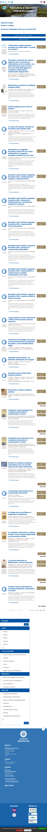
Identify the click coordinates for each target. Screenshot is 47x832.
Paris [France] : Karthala (16, 540)
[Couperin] (33, 821)
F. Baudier (16, 131)
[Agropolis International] (33, 818)
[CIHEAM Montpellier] (23, 736)
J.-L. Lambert (16, 592)
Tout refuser (20, 830)
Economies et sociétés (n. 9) (17, 496)
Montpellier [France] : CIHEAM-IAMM (16, 76)
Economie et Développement (24, 517)
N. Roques (16, 157)
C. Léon (27, 377)
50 (38, 610)
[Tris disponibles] (23, 32)
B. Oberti (15, 51)
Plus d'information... (15, 54)
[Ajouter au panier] (38, 47)
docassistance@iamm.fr (10, 762)
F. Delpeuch (14, 75)
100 (41, 610)
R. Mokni (15, 444)
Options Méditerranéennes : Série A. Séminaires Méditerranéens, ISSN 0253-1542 (20, 566)
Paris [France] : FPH (12, 90)
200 (44, 610)
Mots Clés (5, 690)
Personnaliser (28, 830)
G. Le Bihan (20, 51)
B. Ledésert (27, 75)
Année (4, 628)
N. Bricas (33, 75)
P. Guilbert (21, 131)
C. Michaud (10, 131)
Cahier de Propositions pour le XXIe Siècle (19, 471)
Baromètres (15, 159)
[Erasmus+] (33, 814)
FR (41, 1)
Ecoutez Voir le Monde (23, 90)
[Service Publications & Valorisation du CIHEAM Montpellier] (4, 7)
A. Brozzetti (28, 347)
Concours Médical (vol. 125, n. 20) (18, 364)
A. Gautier (10, 132)
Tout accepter (42, 828)
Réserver (42, 403)
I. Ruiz (25, 51)
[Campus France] (14, 815)
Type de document (8, 651)
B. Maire (29, 89)
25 (35, 610)
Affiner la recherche (23, 39)
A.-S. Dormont (21, 75)
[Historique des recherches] (12, 2)
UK (44, 1)
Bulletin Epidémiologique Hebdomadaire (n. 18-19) (22, 381)
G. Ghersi (27, 110)
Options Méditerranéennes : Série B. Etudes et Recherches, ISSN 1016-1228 (22, 446)
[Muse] (33, 810)
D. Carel (27, 131)
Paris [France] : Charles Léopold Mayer (17, 470)
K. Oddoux (22, 377)
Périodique (5, 674)
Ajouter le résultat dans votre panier (23, 35)
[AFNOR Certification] (14, 810)
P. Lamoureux (22, 157)
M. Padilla (10, 51)
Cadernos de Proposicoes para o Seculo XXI (25, 395)
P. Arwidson (11, 378)
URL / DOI (41, 378)
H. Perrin (15, 380)
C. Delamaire (16, 132)
